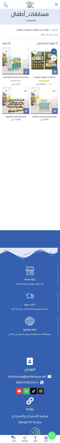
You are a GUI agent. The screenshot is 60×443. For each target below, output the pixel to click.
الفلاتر (4, 43)
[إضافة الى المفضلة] (34, 51)
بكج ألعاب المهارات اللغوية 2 (44, 77)
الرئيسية (54, 29)
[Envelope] (19, 391)
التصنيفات (31, 20)
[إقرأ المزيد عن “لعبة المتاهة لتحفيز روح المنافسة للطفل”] (55, 111)
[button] (26, 72)
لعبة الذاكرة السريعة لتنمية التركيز (16, 77)
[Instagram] (40, 391)
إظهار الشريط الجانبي (46, 43)
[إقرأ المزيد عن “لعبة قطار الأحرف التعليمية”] (26, 111)
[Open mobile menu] (56, 4)
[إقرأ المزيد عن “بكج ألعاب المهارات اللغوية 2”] (55, 72)
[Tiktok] (33, 391)
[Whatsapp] (26, 391)
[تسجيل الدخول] (5, 4)
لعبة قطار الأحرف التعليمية (16, 116)
